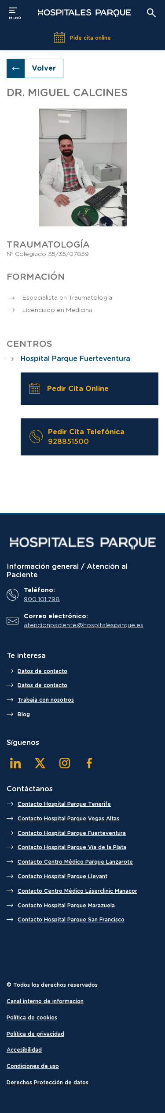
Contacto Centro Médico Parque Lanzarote (75, 862)
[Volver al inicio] (84, 13)
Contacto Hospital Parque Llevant (62, 876)
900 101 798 (42, 599)
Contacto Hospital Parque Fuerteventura (72, 833)
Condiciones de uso (33, 1066)
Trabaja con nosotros (46, 700)
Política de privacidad (35, 1034)
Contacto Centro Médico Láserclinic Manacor (77, 891)
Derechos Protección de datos (47, 1082)
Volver (44, 68)
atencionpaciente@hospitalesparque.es (83, 625)
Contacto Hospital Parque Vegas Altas (68, 818)
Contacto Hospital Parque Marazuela (66, 905)
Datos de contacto (42, 671)
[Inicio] (82, 543)
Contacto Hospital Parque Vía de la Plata (72, 847)
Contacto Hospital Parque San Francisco (71, 919)
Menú (15, 12)
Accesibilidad (24, 1050)
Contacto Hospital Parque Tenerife (64, 804)
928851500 (68, 441)
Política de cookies (32, 1017)
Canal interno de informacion (45, 1001)
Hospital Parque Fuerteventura (75, 358)
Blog (24, 714)
